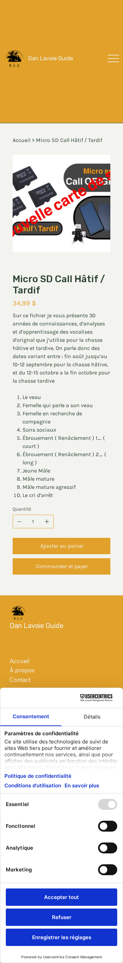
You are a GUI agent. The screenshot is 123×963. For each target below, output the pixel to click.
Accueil (20, 660)
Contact (20, 679)
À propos (22, 670)
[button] (113, 58)
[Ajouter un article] (47, 521)
